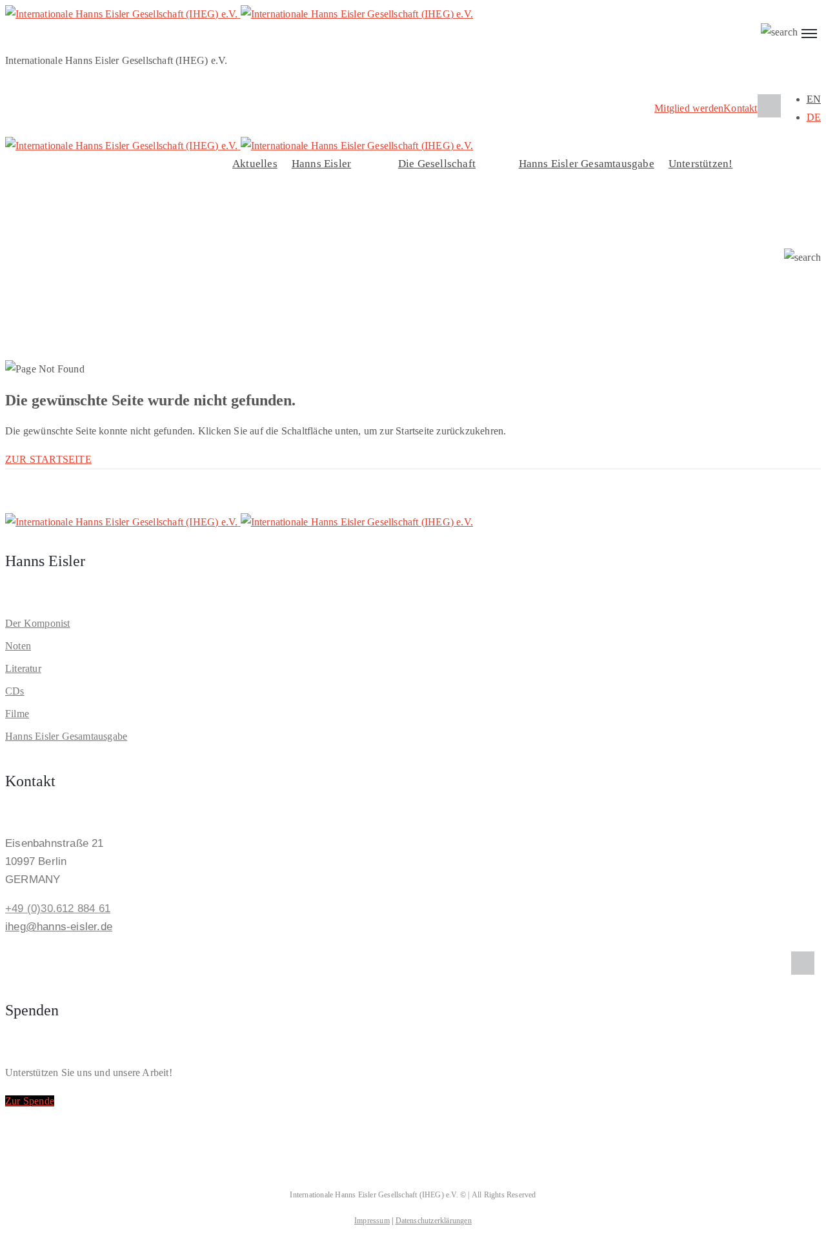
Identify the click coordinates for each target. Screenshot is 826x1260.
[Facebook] (769, 105)
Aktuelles (254, 164)
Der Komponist (37, 623)
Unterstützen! (701, 164)
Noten (18, 645)
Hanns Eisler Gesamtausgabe (586, 164)
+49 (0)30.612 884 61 (57, 908)
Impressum (372, 1220)
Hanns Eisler (321, 164)
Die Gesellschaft (437, 164)
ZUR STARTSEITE (48, 459)
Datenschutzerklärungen (434, 1220)
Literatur (23, 668)
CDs (15, 691)
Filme (17, 713)
